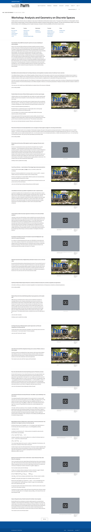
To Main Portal (19, 530)
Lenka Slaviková (50, 34)
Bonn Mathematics (72, 9)
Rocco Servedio (14, 30)
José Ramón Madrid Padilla (28, 36)
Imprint (65, 530)
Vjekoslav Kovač (26, 30)
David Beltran (25, 34)
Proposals (49, 5)
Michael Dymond (50, 33)
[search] (79, 10)
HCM (77, 5)
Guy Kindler (61, 32)
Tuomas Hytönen (14, 33)
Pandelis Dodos (62, 30)
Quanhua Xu (37, 30)
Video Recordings (9, 12)
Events (72, 5)
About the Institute (41, 5)
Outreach (67, 5)
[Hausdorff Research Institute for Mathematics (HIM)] (20, 5)
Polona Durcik (13, 34)
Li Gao (12, 36)
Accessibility (76, 530)
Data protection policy (70, 530)
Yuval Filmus (25, 33)
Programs (55, 5)
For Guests (61, 5)
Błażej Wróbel (49, 36)
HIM (3, 12)
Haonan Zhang (50, 30)
